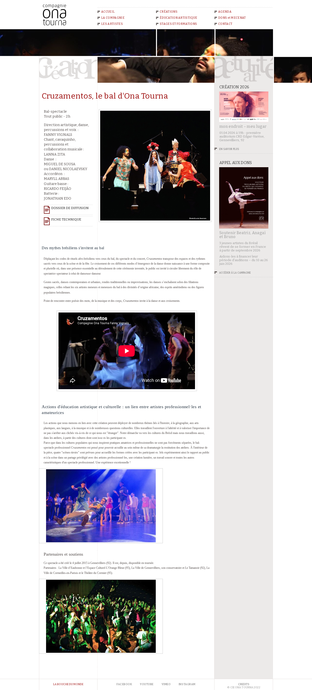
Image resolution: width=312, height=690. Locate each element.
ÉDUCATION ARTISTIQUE (178, 17)
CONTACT (225, 24)
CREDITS (244, 684)
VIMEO (166, 684)
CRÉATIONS (168, 11)
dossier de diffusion (70, 208)
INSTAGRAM (187, 684)
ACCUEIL (108, 11)
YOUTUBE (147, 684)
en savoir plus (229, 149)
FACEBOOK (124, 684)
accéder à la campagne (235, 272)
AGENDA (225, 11)
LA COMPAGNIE (113, 17)
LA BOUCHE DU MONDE (68, 684)
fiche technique (66, 219)
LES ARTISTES (112, 24)
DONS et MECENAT (232, 17)
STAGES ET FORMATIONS (178, 24)
